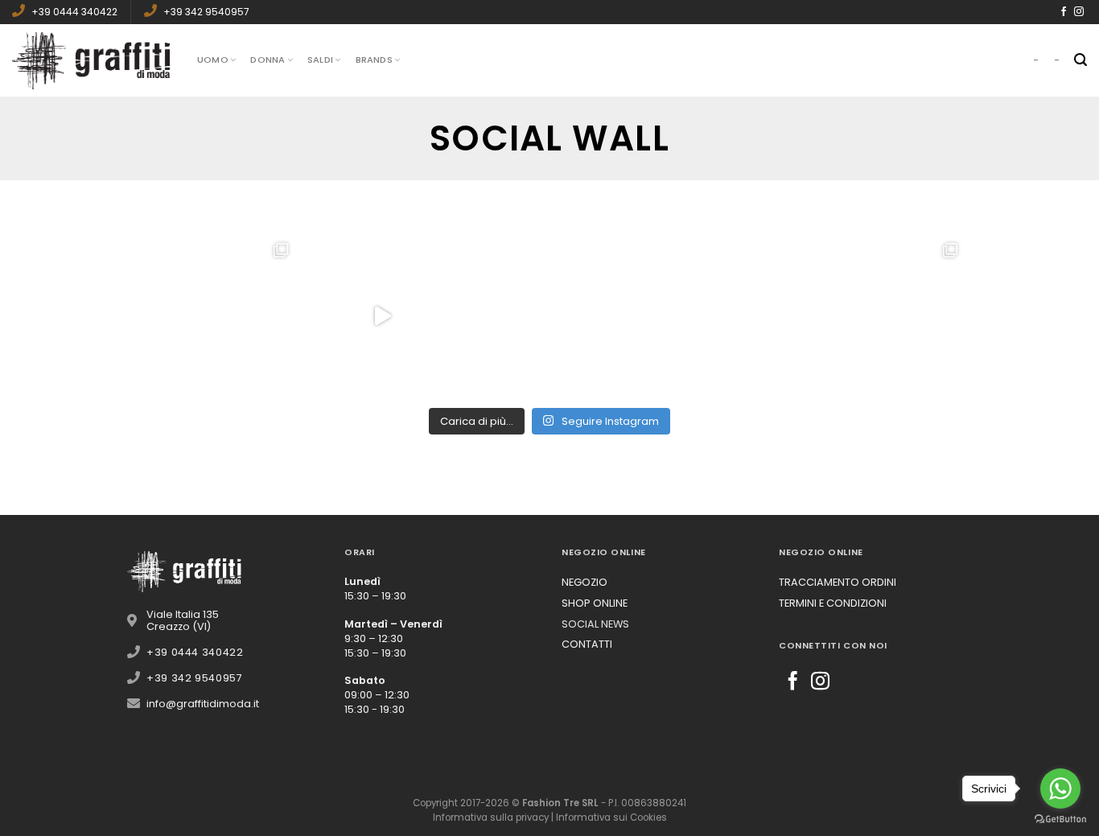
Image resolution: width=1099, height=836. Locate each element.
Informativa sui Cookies (611, 817)
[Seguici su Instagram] (1079, 12)
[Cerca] (1080, 60)
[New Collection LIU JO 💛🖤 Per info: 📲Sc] (884, 316)
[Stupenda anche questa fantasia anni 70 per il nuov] (549, 316)
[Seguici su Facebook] (1063, 12)
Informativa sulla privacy (491, 817)
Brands (374, 59)
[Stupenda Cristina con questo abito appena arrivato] (716, 316)
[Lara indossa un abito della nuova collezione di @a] (214, 316)
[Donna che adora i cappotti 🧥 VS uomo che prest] (382, 316)
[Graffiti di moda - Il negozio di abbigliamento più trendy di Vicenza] (92, 60)
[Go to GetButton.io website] (1060, 819)
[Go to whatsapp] (1060, 788)
